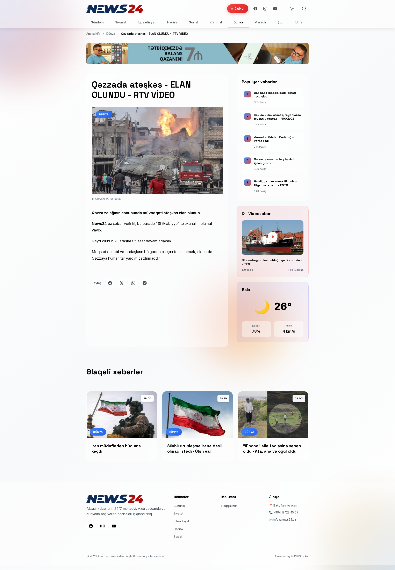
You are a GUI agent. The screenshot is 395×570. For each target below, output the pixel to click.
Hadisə (172, 22)
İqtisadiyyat (147, 22)
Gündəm (97, 22)
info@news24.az (284, 519)
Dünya (238, 22)
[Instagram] (265, 8)
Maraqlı (260, 22)
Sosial (193, 22)
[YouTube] (275, 8)
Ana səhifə (93, 33)
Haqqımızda (229, 506)
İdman (299, 22)
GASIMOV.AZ (300, 556)
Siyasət (120, 22)
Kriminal (216, 22)
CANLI (239, 8)
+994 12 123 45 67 (285, 512)
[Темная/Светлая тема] (291, 8)
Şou (280, 22)
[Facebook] (255, 8)
